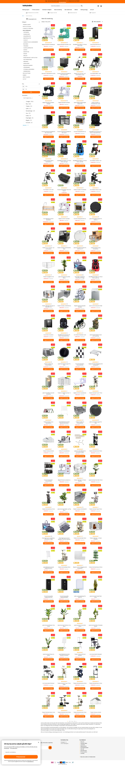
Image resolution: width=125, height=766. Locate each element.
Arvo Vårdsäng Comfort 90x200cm (48, 219)
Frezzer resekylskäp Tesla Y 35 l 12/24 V (64, 190)
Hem (23, 15)
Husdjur (25, 40)
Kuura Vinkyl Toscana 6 (48, 334)
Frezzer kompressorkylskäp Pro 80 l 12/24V (64, 132)
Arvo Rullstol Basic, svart (95, 73)
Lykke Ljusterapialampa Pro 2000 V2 (80, 597)
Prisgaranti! (93, 12)
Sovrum (25, 49)
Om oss (82, 749)
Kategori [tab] (24, 22)
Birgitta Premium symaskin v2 (64, 480)
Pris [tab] (23, 84)
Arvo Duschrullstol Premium (48, 683)
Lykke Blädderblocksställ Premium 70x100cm (64, 655)
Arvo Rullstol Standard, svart (80, 334)
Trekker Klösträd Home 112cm (80, 712)
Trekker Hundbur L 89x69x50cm (64, 305)
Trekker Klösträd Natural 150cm (95, 567)
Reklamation (84, 746)
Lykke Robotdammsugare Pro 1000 (64, 364)
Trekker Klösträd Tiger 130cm (95, 509)
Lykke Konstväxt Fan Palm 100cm (96, 480)
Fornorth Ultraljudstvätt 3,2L (80, 131)
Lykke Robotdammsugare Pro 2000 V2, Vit (80, 248)
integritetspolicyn (30, 761)
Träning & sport (27, 24)
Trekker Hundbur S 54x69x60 (80, 189)
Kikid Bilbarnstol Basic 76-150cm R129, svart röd (95, 277)
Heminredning (26, 71)
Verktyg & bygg (26, 77)
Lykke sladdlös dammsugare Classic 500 (80, 103)
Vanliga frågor (84, 743)
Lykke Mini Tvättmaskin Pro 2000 (48, 73)
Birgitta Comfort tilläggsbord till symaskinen (80, 568)
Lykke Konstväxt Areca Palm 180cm (64, 277)
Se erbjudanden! (62, 2)
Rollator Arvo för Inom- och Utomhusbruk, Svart (80, 74)
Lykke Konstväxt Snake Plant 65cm (96, 597)
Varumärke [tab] (24, 95)
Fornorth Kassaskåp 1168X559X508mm (64, 597)
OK (50, 747)
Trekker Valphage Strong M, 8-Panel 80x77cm (48, 306)
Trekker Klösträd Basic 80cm (64, 567)
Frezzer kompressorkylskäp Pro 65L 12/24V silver (48, 132)
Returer (82, 741)
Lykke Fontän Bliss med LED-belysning (48, 393)
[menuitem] (26, 9)
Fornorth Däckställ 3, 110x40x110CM (48, 480)
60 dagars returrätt (53, 12)
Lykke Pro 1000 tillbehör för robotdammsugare (80, 451)
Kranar (25, 53)
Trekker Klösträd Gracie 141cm (48, 712)
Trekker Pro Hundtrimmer (64, 451)
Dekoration (26, 51)
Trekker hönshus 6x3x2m (48, 451)
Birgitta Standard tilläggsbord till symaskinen (96, 364)
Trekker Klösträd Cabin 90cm (80, 538)
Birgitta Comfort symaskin (64, 218)
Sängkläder (26, 63)
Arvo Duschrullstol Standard (96, 654)
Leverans (83, 744)
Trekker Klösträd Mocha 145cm (80, 683)
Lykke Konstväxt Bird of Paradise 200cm (95, 626)
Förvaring (25, 46)
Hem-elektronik (26, 73)
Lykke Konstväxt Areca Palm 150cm (80, 626)
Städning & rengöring (28, 69)
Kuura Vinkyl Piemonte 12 (95, 44)
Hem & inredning (27, 30)
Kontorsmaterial (27, 59)
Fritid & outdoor (27, 26)
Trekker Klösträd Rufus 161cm (48, 509)
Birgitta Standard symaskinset (48, 44)
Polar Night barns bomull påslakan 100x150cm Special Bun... (64, 538)
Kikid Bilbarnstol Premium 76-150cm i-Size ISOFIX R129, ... (95, 132)
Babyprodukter (27, 38)
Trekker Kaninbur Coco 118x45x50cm (48, 422)
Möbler (24, 75)
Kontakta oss (84, 750)
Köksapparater (27, 36)
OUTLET (24, 79)
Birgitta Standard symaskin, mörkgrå (48, 103)
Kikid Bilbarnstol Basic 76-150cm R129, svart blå (80, 161)
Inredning (25, 61)
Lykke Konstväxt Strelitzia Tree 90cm (64, 626)
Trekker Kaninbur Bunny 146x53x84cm (48, 161)
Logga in (98, 6)
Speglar (25, 55)
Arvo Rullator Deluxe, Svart (95, 189)
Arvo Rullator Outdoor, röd (95, 160)
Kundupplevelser (84, 747)
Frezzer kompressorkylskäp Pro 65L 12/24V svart (64, 74)
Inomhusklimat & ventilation (30, 57)
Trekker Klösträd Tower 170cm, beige (64, 684)
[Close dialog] (39, 742)
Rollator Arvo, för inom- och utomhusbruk (48, 248)
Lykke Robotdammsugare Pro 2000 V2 (95, 219)
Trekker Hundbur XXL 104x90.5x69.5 (48, 364)
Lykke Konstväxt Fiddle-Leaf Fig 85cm (64, 509)
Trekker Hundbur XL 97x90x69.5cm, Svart (95, 103)
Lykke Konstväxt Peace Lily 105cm (48, 655)
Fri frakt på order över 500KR (33, 12)
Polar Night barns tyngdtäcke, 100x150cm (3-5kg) (48, 538)
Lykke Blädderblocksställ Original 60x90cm (48, 568)
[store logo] (27, 6)
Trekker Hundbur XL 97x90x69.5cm (80, 422)
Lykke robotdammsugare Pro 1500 (95, 422)
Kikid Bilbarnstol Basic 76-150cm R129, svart (80, 45)
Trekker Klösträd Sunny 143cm (95, 683)
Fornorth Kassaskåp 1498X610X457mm (48, 597)
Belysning (25, 44)
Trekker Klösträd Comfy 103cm (64, 712)
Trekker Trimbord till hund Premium (79, 655)
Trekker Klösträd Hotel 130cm (95, 451)
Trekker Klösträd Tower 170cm (95, 392)
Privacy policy (84, 751)
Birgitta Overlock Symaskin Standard (79, 306)
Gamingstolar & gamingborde (30, 42)
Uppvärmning (26, 67)
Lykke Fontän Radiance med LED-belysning (96, 335)
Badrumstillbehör (27, 65)
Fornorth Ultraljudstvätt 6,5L (80, 218)
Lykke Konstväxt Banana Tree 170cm (48, 626)
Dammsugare (26, 34)
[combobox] (67, 6)
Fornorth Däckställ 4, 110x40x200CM (79, 364)
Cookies (82, 753)
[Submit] (81, 5)
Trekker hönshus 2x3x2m (95, 712)
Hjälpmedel (26, 32)
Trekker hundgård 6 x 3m (48, 276)
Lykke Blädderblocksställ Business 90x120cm (64, 422)
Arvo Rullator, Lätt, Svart (48, 189)
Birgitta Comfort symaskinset (80, 392)
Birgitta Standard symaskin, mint (64, 44)
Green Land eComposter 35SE (95, 305)
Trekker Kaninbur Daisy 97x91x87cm (96, 248)
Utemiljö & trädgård (28, 28)
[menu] (62, 9)
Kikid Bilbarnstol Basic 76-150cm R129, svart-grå (64, 161)
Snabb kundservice (73, 12)
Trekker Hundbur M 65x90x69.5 (80, 509)
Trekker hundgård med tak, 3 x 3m (64, 393)
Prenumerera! (20, 757)
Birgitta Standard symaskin (64, 102)
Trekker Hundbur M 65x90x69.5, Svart (64, 248)
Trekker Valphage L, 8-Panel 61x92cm (96, 538)
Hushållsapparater (28, 47)
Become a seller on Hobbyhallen (88, 756)
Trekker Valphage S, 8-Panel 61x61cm (80, 480)
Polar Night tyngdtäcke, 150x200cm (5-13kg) (80, 277)
